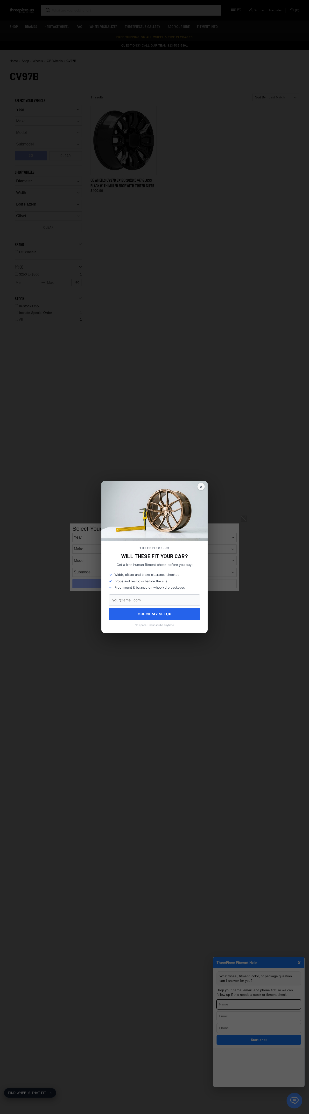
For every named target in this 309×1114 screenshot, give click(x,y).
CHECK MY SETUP (154, 614)
